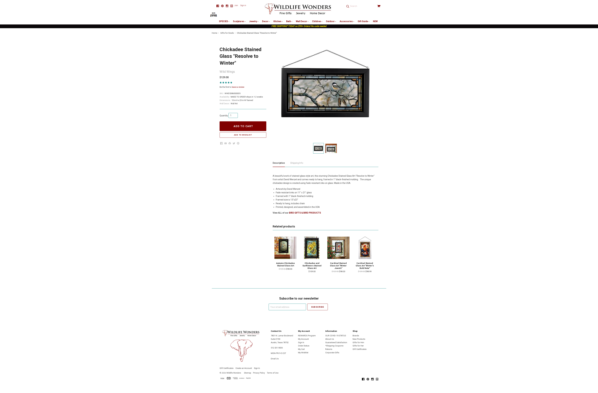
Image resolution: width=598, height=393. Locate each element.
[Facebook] (217, 6)
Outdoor (330, 21)
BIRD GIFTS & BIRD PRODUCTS (305, 213)
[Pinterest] (222, 6)
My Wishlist (303, 352)
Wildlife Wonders (233, 373)
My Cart (301, 349)
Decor (265, 21)
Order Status (303, 346)
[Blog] (231, 6)
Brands (356, 335)
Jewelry (253, 21)
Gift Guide (363, 21)
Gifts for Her (358, 346)
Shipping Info (296, 163)
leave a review (238, 87)
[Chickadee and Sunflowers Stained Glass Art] (312, 247)
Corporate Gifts (332, 352)
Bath (288, 21)
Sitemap (247, 373)
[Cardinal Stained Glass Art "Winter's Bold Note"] (364, 247)
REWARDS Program (307, 335)
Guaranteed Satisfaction (336, 342)
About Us (329, 339)
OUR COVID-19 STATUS (335, 335)
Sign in (243, 5)
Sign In (301, 342)
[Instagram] (227, 6)
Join (236, 5)
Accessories (346, 21)
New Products (359, 339)
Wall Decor (302, 21)
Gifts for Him (358, 342)
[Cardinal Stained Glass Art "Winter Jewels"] (338, 247)
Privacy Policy (259, 373)
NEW (375, 21)
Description (279, 163)
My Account (303, 339)
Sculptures (239, 21)
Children (316, 21)
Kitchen (277, 21)
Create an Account (243, 368)
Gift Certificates (359, 349)
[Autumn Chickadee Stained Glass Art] (285, 247)
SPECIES (223, 21)
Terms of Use (272, 373)
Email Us (275, 358)
